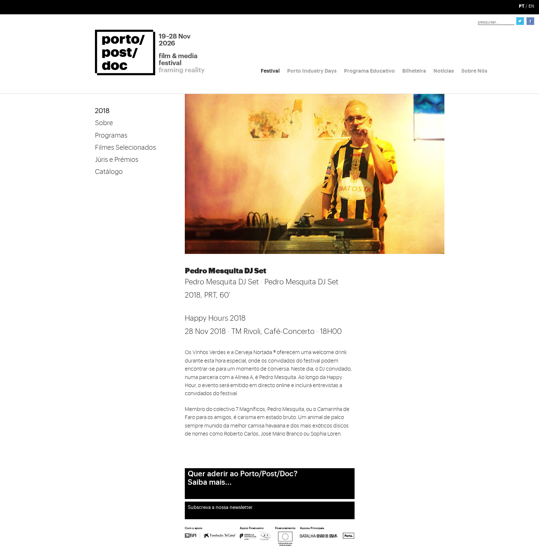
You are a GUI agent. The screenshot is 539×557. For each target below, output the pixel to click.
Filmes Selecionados (125, 147)
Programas (111, 135)
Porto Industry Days (312, 70)
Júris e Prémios (116, 159)
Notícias (443, 70)
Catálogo (109, 171)
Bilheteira (414, 70)
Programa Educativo (369, 70)
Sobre (104, 123)
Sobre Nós (474, 70)
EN (531, 6)
